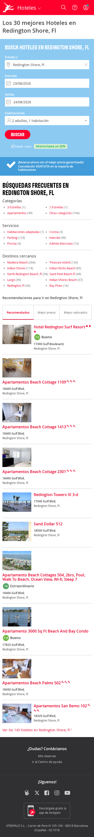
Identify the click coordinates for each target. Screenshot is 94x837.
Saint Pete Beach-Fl (62, 274)
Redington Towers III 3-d (56, 494)
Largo (11, 280)
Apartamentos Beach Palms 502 (31, 683)
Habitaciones (15, 113)
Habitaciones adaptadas (23, 232)
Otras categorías (60, 213)
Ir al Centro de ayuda (47, 762)
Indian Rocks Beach (62, 268)
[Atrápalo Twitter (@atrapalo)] (37, 793)
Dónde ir (11, 57)
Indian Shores (16, 268)
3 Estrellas (14, 207)
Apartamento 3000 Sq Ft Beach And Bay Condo (45, 631)
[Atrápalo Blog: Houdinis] (27, 792)
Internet (54, 238)
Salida (9, 94)
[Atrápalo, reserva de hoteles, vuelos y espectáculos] (8, 7)
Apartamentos (17, 213)
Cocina (54, 232)
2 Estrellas (56, 207)
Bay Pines (55, 285)
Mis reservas (47, 756)
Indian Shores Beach (63, 280)
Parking (12, 238)
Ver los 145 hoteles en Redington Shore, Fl (36, 730)
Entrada (11, 75)
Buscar (17, 134)
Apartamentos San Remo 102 (60, 706)
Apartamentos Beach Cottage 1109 (34, 382)
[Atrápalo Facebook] (47, 793)
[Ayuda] (75, 7)
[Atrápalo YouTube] (67, 793)
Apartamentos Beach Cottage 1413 (34, 427)
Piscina (12, 243)
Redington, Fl (15, 285)
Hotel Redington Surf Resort (59, 327)
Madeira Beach (17, 262)
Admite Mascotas (61, 243)
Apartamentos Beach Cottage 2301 (34, 471)
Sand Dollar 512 (48, 524)
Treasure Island (59, 262)
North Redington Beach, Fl (24, 274)
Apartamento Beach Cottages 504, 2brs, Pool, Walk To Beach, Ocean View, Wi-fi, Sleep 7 (43, 577)
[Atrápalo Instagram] (57, 793)
